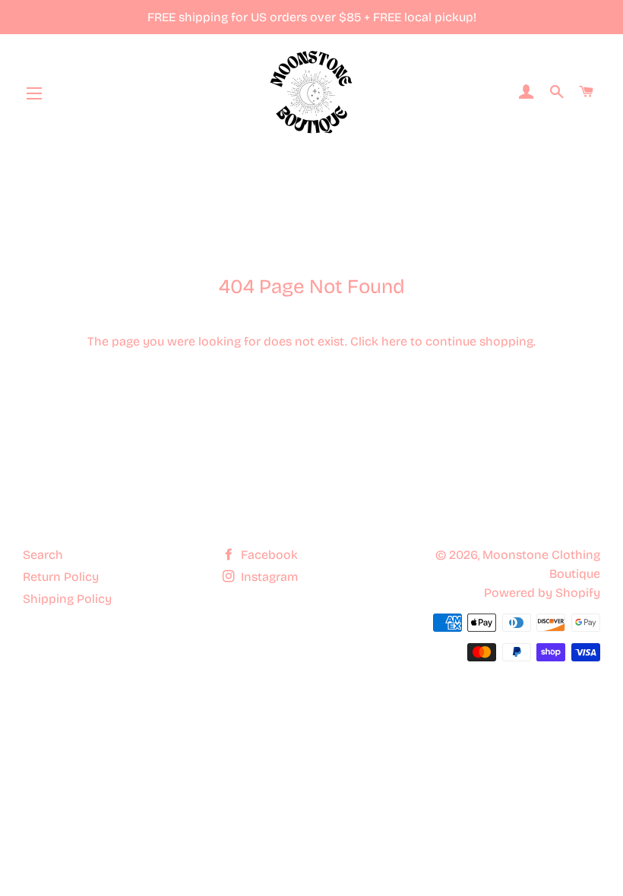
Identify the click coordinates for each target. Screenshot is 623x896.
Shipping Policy (67, 599)
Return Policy (61, 576)
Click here (378, 341)
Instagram (268, 576)
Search (43, 554)
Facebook (268, 554)
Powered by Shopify (542, 592)
